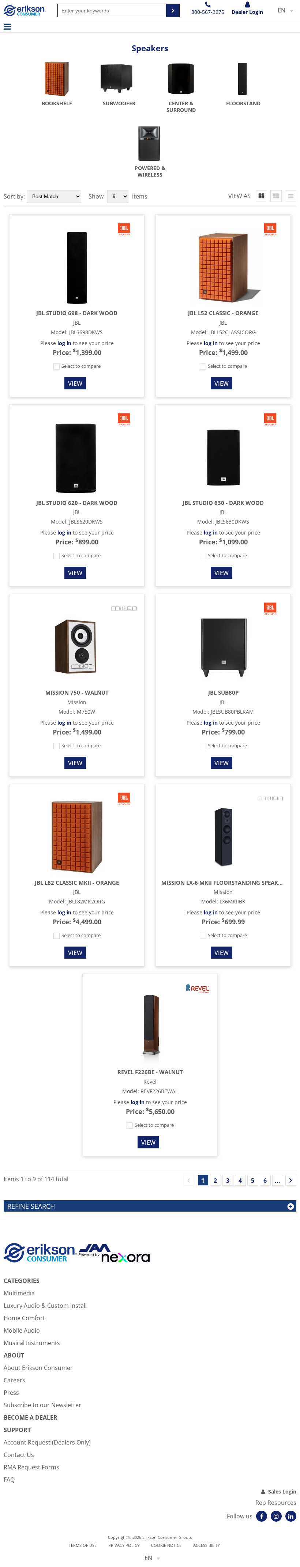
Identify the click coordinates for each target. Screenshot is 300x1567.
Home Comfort (24, 1318)
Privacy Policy (123, 1545)
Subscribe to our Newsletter (42, 1405)
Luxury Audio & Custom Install (45, 1306)
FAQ (9, 1480)
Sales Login (282, 1491)
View (75, 384)
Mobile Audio (22, 1330)
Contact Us (19, 1455)
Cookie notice (166, 1545)
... (277, 1181)
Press (11, 1393)
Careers (14, 1380)
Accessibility (206, 1545)
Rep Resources (275, 1503)
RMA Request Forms (31, 1467)
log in (64, 343)
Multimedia (19, 1293)
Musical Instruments (32, 1343)
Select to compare (80, 366)
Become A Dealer (30, 1417)
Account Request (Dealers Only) (47, 1442)
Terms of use (83, 1545)
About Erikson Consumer (38, 1368)
